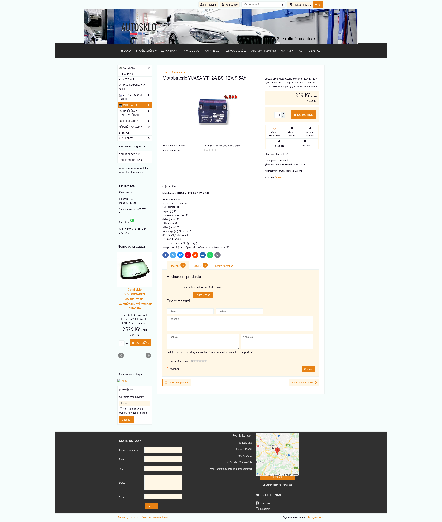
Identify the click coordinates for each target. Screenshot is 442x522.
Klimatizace (126, 79)
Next (148, 355)
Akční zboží (212, 50)
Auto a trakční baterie (130, 97)
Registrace (231, 4)
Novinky (170, 50)
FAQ (300, 50)
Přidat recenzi (203, 295)
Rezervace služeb (235, 50)
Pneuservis (126, 73)
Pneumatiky (130, 120)
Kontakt (286, 50)
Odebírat (126, 419)
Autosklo (128, 67)
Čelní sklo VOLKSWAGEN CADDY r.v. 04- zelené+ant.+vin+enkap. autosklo (136, 299)
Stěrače (124, 132)
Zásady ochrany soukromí (154, 517)
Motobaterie (130, 105)
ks (126, 343)
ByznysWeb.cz (315, 517)
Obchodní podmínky (263, 50)
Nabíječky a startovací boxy (129, 112)
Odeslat (308, 369)
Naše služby (146, 50)
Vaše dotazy (193, 50)
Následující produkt (302, 382)
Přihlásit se (209, 4)
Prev (121, 355)
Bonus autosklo (129, 154)
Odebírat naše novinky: (131, 396)
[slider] (210, 150)
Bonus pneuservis (130, 160)
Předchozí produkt (179, 382)
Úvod (127, 50)
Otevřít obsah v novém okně (278, 484)
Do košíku (304, 114)
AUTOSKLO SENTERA (138, 33)
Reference (313, 50)
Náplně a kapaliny (130, 126)
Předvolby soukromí (128, 517)
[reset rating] (191, 360)
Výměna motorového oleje (132, 87)
